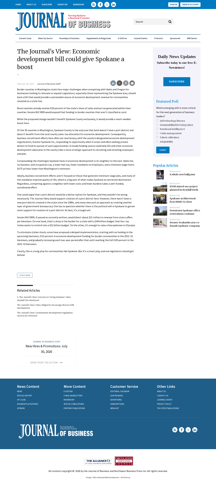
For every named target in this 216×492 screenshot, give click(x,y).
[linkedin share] (113, 83)
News (19, 391)
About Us (31, 4)
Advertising (116, 399)
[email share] (132, 83)
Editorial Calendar (119, 391)
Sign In (173, 4)
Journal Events (140, 38)
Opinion (21, 408)
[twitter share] (119, 83)
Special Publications (74, 404)
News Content (28, 386)
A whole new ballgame (182, 174)
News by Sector (45, 38)
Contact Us (162, 395)
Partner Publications (74, 408)
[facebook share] (126, 83)
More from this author (44, 362)
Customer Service (124, 386)
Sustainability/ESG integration (176, 125)
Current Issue (25, 38)
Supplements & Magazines (98, 38)
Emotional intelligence (172, 129)
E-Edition (122, 38)
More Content (75, 386)
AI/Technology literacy (172, 120)
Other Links (166, 386)
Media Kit (114, 408)
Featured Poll (167, 101)
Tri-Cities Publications (168, 408)
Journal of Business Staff (48, 83)
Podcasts (158, 38)
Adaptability (166, 141)
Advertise (63, 4)
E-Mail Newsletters (73, 395)
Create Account (190, 4)
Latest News (24, 275)
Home (18, 4)
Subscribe (47, 4)
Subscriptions (117, 404)
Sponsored (175, 38)
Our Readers (116, 395)
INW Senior (192, 38)
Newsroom (78, 4)
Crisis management (171, 133)
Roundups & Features (69, 38)
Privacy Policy (164, 404)
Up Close (21, 399)
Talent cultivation (169, 137)
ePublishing (125, 477)
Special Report (24, 395)
